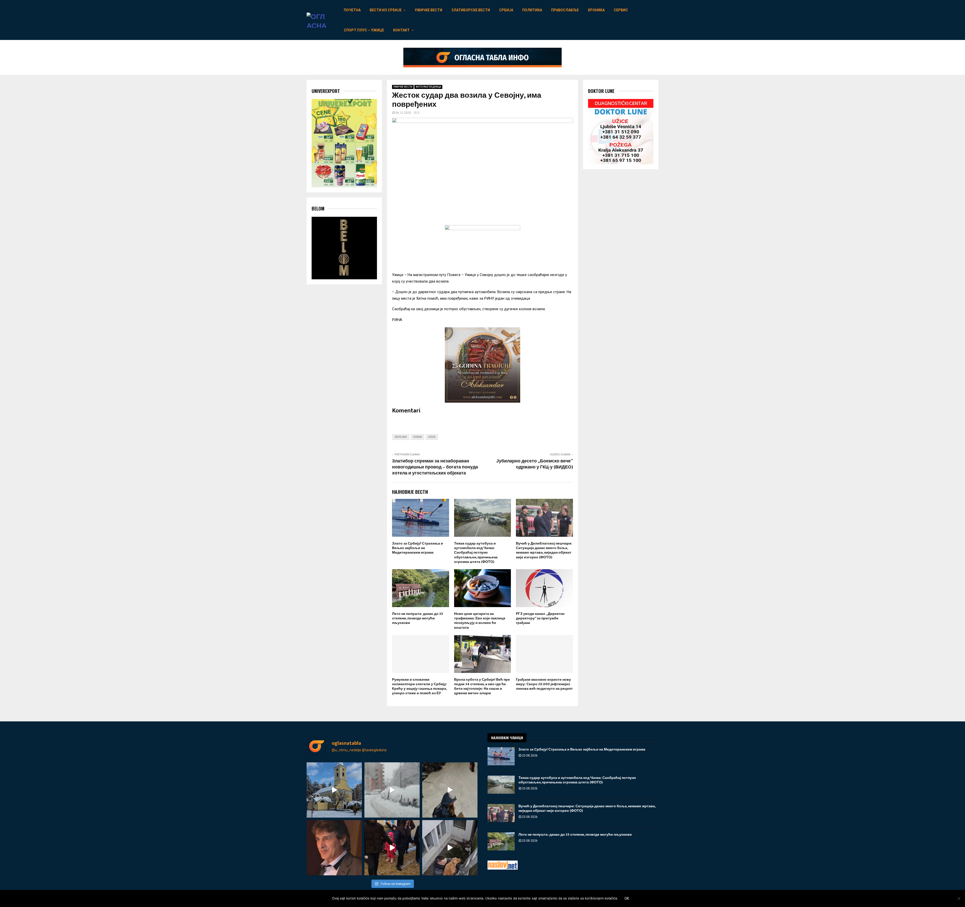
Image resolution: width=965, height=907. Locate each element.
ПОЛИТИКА (532, 10)
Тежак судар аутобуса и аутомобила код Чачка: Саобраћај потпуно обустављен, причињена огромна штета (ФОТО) (476, 553)
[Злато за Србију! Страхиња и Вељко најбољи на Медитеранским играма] (501, 756)
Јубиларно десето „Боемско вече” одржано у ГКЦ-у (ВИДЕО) (534, 464)
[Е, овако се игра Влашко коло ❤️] (392, 847)
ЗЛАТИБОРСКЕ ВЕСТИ (470, 10)
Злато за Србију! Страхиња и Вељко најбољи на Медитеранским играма (417, 548)
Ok (626, 898)
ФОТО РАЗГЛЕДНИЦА (428, 86)
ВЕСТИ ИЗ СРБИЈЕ (386, 10)
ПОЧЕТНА (352, 10)
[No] (958, 898)
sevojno (401, 437)
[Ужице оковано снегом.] (392, 790)
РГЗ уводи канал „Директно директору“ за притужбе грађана (540, 618)
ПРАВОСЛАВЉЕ (565, 10)
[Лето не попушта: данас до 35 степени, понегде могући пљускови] (501, 841)
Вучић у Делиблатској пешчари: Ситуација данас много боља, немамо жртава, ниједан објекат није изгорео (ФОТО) (544, 550)
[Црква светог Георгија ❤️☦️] (334, 790)
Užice (432, 437)
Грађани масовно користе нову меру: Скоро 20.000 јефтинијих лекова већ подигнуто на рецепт (544, 684)
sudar (417, 437)
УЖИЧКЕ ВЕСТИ (428, 10)
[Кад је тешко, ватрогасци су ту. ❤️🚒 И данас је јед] (449, 847)
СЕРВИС (621, 10)
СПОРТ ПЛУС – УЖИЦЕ (364, 30)
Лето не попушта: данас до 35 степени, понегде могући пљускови (417, 618)
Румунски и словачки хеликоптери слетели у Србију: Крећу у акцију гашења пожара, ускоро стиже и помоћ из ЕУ (419, 686)
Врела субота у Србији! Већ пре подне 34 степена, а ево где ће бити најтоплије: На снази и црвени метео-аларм (482, 686)
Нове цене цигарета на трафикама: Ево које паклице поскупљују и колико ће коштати (479, 620)
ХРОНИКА (596, 10)
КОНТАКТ (401, 30)
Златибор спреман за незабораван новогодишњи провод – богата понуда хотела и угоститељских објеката (435, 467)
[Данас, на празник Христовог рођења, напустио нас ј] (334, 847)
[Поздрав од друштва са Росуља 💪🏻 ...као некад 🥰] (449, 790)
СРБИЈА (506, 10)
